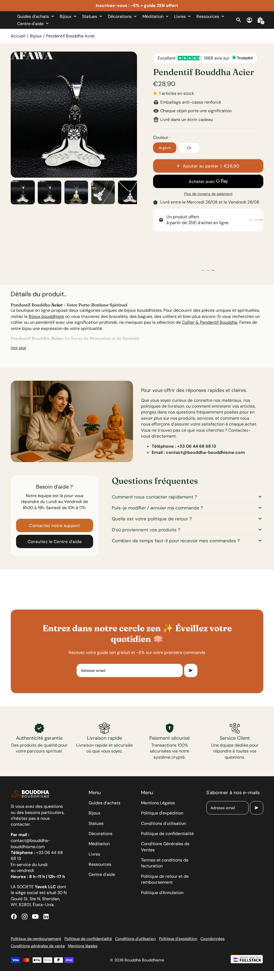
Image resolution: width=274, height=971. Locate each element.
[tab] (203, 270)
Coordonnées (212, 938)
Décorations (100, 833)
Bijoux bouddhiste (46, 316)
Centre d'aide (102, 874)
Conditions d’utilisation (135, 938)
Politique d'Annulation (162, 892)
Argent (165, 147)
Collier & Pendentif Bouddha (209, 322)
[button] (23, 192)
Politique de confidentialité (167, 833)
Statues (96, 823)
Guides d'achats (104, 803)
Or (189, 147)
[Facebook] (14, 916)
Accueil (18, 36)
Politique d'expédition (162, 813)
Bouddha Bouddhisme (144, 960)
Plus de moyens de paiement (208, 194)
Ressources (100, 864)
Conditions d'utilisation (163, 823)
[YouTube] (35, 916)
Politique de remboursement (36, 938)
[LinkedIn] (46, 916)
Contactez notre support (54, 525)
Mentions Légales (158, 803)
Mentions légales (82, 945)
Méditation (99, 844)
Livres (94, 854)
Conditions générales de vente (38, 945)
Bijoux (36, 36)
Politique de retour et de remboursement (165, 879)
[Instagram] (24, 916)
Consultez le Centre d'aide (55, 541)
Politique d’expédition (178, 938)
